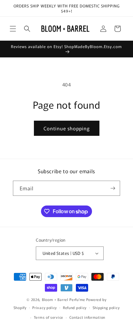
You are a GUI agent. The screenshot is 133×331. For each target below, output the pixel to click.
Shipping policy (106, 307)
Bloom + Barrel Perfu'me (63, 299)
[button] (13, 29)
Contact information (87, 317)
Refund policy (75, 307)
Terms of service (48, 317)
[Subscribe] (113, 188)
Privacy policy (44, 307)
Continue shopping (67, 128)
